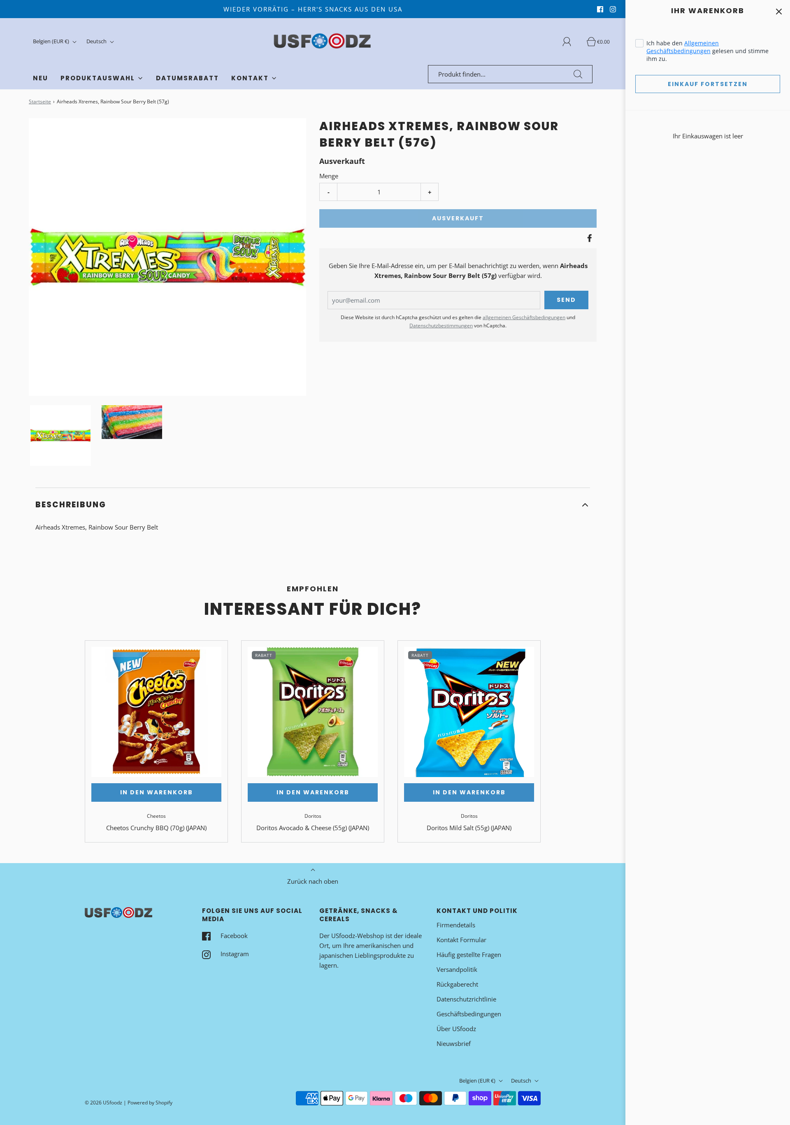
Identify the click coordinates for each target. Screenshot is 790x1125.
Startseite (40, 101)
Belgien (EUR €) (51, 41)
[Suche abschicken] (578, 74)
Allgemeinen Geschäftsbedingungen (682, 47)
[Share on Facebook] (588, 238)
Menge (328, 176)
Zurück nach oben (312, 881)
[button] (60, 435)
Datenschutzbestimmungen (441, 325)
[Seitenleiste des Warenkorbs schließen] (778, 11)
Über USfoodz (456, 1029)
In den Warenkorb (156, 792)
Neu (40, 78)
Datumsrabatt (187, 78)
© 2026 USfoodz (103, 1102)
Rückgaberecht (457, 984)
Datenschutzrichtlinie (466, 999)
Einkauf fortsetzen (708, 84)
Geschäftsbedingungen (469, 1014)
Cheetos (156, 815)
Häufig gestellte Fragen (469, 954)
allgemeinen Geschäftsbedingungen (524, 317)
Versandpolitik (457, 969)
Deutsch (97, 41)
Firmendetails (456, 925)
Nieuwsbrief (454, 1043)
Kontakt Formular (461, 940)
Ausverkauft (458, 218)
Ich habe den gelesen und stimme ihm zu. (707, 51)
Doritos (312, 815)
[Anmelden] (571, 42)
